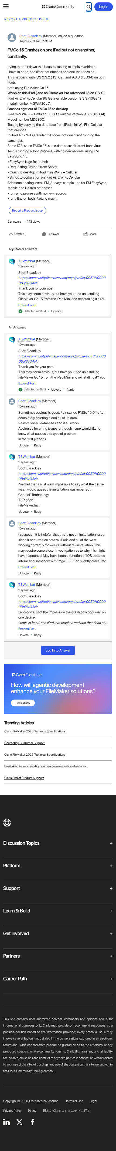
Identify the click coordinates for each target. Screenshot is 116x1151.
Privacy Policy (12, 1111)
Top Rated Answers (23, 249)
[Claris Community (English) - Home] (58, 7)
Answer (54, 234)
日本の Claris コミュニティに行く (66, 1111)
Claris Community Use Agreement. (31, 1071)
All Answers (17, 327)
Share (93, 234)
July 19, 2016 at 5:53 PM (35, 41)
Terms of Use (74, 1101)
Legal (93, 1101)
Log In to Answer (58, 650)
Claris (7, 823)
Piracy (32, 1111)
